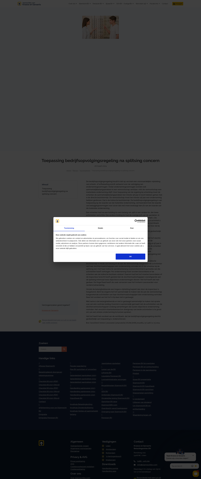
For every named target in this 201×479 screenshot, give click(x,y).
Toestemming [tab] (69, 228)
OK (130, 256)
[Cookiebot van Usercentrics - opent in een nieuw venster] (136, 221)
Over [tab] (132, 228)
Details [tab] (100, 228)
